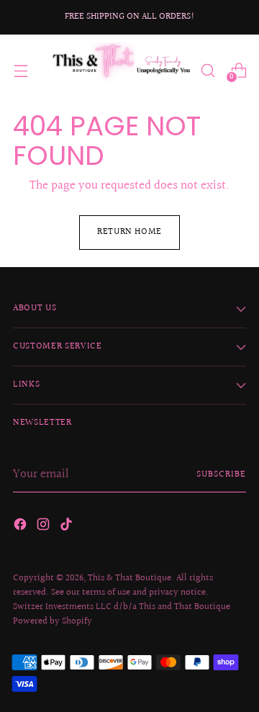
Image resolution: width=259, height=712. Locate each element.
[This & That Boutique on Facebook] (21, 527)
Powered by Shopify (52, 621)
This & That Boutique (129, 578)
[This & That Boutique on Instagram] (44, 527)
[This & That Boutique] (120, 70)
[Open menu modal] (20, 70)
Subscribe (221, 474)
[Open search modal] (207, 70)
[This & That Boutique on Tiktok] (67, 527)
